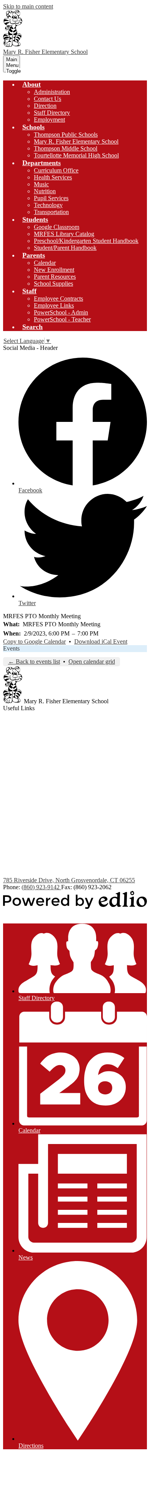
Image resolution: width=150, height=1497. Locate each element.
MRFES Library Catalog (64, 234)
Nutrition (45, 191)
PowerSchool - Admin (61, 312)
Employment (49, 119)
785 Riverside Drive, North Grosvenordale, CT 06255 (69, 880)
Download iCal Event (100, 641)
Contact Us (47, 98)
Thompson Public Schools (66, 134)
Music (41, 184)
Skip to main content (28, 6)
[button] (31, 84)
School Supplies (53, 283)
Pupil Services (51, 198)
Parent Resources (55, 276)
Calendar (45, 262)
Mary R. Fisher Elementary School (76, 141)
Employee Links (54, 305)
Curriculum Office (56, 170)
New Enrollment (54, 269)
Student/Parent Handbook (65, 247)
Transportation (51, 212)
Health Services (53, 177)
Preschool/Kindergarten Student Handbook (86, 241)
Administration (52, 92)
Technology (48, 205)
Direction (45, 105)
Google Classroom (56, 227)
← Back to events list (34, 661)
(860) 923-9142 (41, 887)
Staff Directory (52, 112)
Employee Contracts (58, 298)
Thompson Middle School (65, 148)
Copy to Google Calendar (34, 641)
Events (11, 648)
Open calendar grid (91, 661)
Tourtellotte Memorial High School (76, 155)
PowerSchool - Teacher (62, 319)
